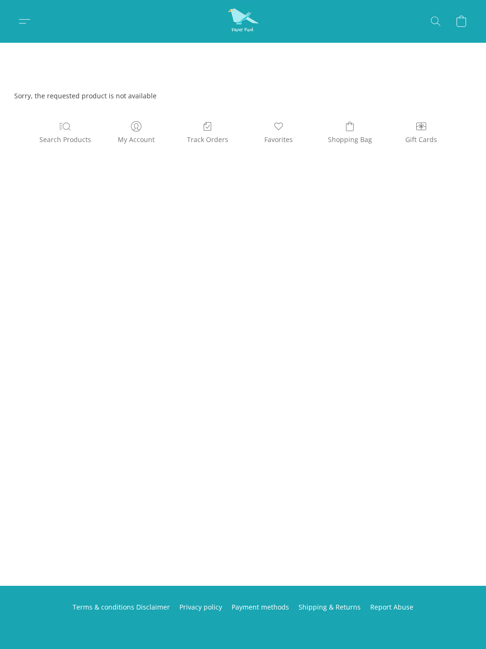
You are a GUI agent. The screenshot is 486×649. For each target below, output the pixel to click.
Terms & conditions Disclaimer (121, 606)
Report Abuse (391, 606)
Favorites (278, 139)
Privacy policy (200, 606)
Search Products (65, 139)
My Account (136, 139)
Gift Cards (421, 139)
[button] (243, 21)
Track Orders (207, 139)
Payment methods (260, 606)
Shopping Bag (350, 139)
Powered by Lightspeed (243, 623)
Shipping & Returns (330, 606)
